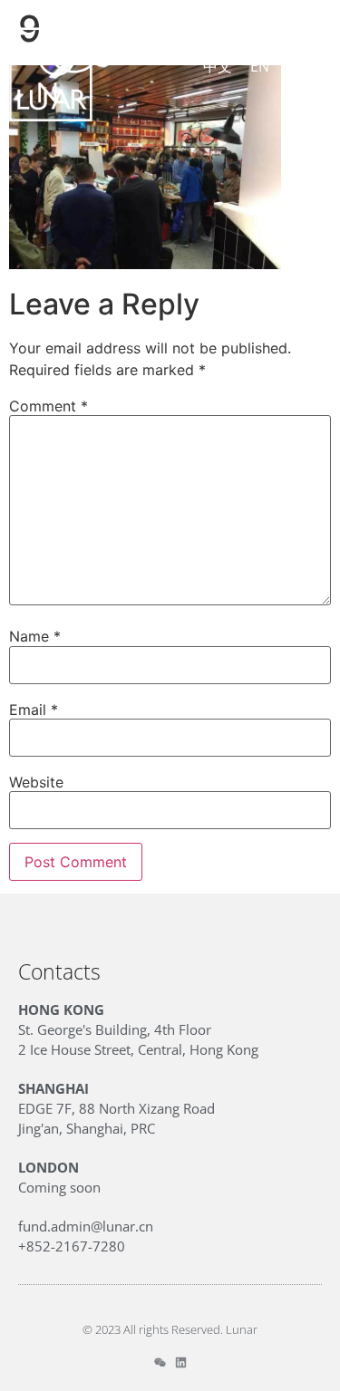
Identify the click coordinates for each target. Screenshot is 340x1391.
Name (35, 636)
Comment (48, 406)
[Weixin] (160, 1362)
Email (33, 709)
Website (36, 782)
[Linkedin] (181, 1362)
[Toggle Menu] (310, 66)
